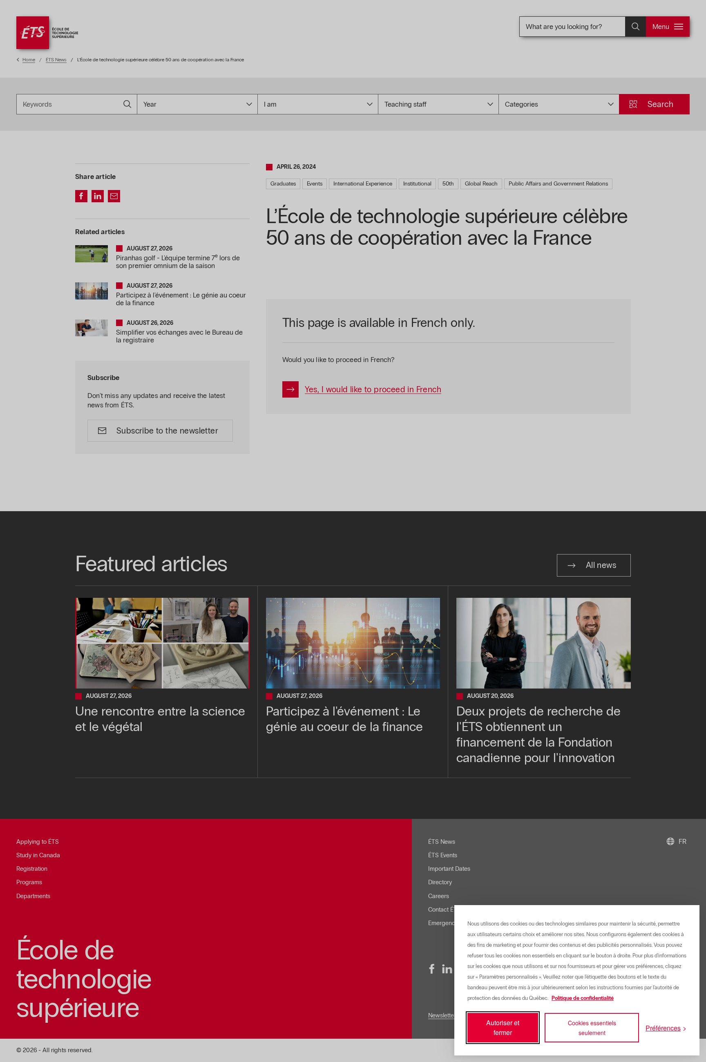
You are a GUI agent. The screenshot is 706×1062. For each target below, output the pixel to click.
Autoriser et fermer (502, 1027)
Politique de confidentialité (583, 998)
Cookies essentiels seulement (592, 1028)
